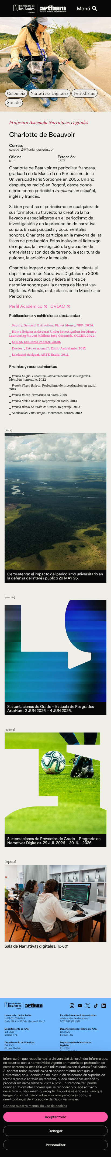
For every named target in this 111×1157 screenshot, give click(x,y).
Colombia (16, 93)
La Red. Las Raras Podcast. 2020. (36, 342)
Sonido (14, 102)
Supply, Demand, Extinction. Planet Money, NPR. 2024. (53, 325)
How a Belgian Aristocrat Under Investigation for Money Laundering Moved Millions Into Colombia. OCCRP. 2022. (52, 333)
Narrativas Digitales (49, 93)
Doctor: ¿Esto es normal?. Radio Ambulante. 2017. (49, 348)
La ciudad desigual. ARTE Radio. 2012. (40, 354)
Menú (83, 8)
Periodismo (84, 93)
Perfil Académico (25, 306)
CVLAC (57, 306)
